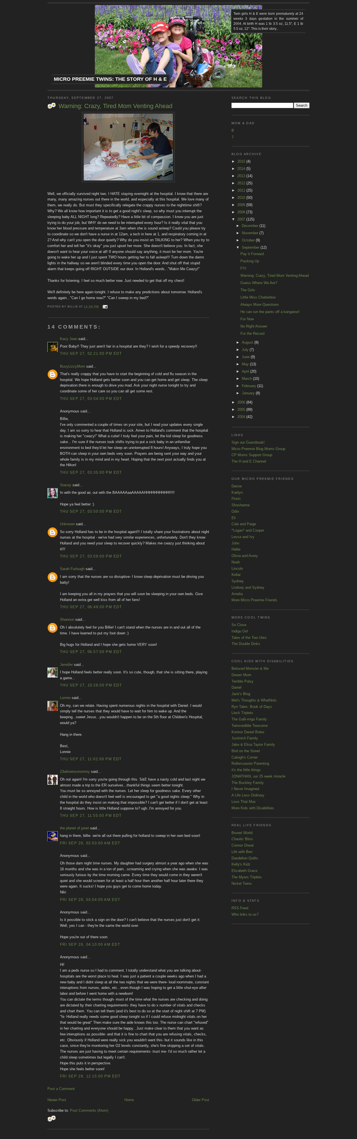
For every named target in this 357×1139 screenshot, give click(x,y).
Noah (235, 562)
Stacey (65, 485)
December (250, 226)
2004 (241, 417)
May (246, 364)
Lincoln (237, 568)
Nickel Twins (241, 883)
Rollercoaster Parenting (250, 763)
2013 (241, 176)
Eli (233, 518)
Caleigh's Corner (244, 757)
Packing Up (249, 261)
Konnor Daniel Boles (247, 732)
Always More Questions (259, 304)
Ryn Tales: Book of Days (251, 707)
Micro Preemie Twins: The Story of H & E (110, 79)
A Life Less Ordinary (247, 795)
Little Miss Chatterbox (258, 297)
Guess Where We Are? (258, 283)
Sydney (237, 581)
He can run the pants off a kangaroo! (270, 312)
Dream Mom (241, 675)
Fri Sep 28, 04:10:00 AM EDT (90, 944)
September (251, 247)
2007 (241, 219)
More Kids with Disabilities (252, 808)
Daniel (236, 687)
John (235, 543)
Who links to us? (245, 914)
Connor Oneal (242, 845)
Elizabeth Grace (244, 871)
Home (129, 1100)
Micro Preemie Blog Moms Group (258, 449)
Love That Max (243, 802)
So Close (238, 625)
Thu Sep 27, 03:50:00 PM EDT (91, 511)
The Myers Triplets (246, 877)
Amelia (237, 594)
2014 (241, 169)
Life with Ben (241, 852)
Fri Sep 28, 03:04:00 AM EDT (90, 900)
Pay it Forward (252, 254)
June (246, 357)
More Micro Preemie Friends (254, 600)
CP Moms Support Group (251, 455)
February (249, 386)
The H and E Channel (248, 461)
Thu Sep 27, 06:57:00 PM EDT (91, 652)
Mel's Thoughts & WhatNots (254, 700)
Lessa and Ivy (242, 537)
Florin (235, 499)
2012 (241, 183)
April (246, 371)
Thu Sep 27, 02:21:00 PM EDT (91, 353)
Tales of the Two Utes (249, 638)
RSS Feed (239, 908)
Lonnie (65, 698)
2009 (241, 205)
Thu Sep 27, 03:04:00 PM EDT (91, 399)
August (248, 342)
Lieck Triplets (242, 713)
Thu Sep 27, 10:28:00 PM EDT (91, 685)
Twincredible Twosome (249, 726)
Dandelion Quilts (244, 858)
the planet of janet (74, 828)
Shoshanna (240, 505)
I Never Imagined (245, 789)
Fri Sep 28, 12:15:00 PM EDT (90, 1076)
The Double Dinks (245, 644)
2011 (241, 190)
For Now (247, 319)
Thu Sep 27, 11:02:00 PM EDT (91, 759)
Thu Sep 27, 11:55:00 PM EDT (91, 815)
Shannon (67, 619)
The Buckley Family (247, 783)
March (247, 379)
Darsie (236, 486)
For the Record (252, 333)
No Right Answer (253, 326)
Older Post (200, 1100)
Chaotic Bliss (242, 839)
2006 (241, 402)
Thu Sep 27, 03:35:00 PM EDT (91, 472)
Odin (235, 511)
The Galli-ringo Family (249, 719)
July (246, 350)
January (249, 393)
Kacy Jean (68, 339)
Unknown (67, 524)
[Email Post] (104, 306)
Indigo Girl (239, 631)
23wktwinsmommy (75, 771)
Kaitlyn (237, 492)
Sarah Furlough (72, 569)
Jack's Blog (240, 694)
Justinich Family (244, 738)
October (249, 240)
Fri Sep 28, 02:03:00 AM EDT (90, 843)
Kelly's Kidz (240, 864)
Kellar (236, 575)
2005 (241, 409)
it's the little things (246, 770)
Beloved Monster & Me (250, 668)
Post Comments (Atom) (89, 1110)
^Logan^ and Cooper (247, 530)
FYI (243, 268)
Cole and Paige (243, 524)
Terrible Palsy (242, 681)
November (250, 233)
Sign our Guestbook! (248, 442)
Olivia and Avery (244, 556)
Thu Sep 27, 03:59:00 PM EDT (91, 556)
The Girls (247, 290)
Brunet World (241, 833)
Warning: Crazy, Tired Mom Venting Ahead (115, 105)
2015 (241, 161)
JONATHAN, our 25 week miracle (258, 776)
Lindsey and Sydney (247, 587)
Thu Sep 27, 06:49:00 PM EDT (91, 607)
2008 (241, 212)
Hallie (235, 549)
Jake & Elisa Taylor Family (253, 744)
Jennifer (66, 665)
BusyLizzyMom (72, 366)
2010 (241, 197)
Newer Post (56, 1100)
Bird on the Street (245, 751)
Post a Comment (61, 1089)
